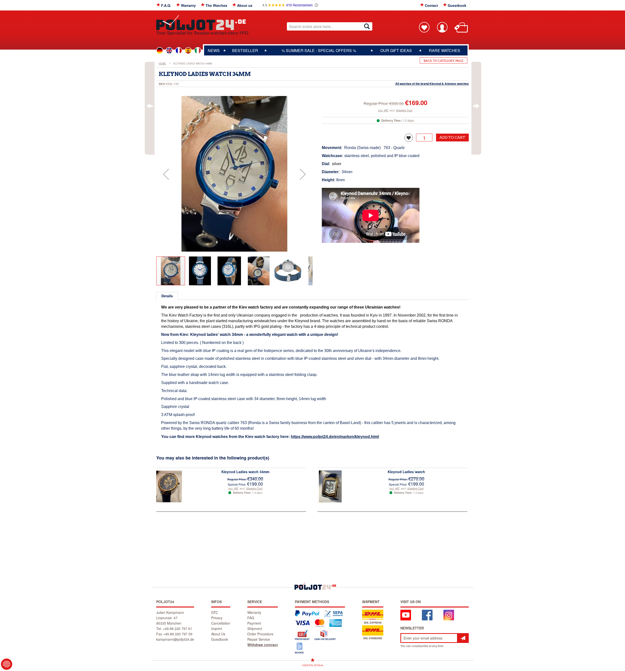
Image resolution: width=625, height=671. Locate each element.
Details (167, 295)
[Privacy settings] (6, 664)
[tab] (167, 296)
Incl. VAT (383, 110)
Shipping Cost (404, 110)
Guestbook (457, 5)
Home (162, 63)
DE (159, 50)
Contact (431, 5)
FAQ (250, 617)
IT (197, 50)
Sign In (442, 27)
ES (188, 50)
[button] (166, 174)
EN (169, 50)
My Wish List (424, 27)
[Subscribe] (463, 638)
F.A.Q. (166, 5)
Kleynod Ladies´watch (406, 471)
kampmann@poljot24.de (175, 639)
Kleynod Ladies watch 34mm (245, 471)
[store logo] (202, 22)
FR (178, 50)
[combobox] (329, 26)
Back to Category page (443, 61)
